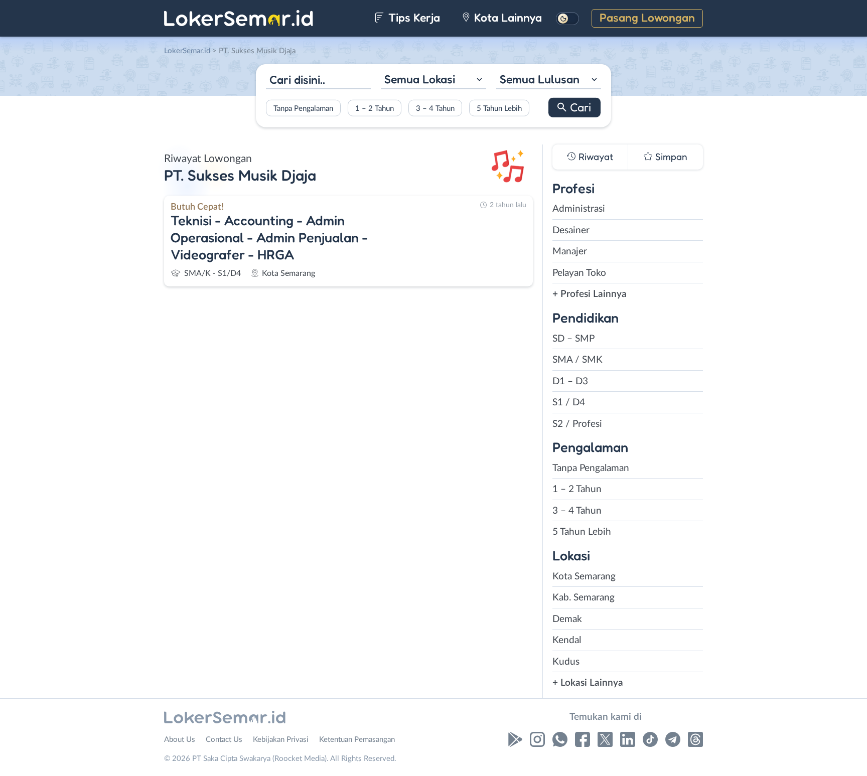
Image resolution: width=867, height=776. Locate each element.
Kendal (566, 640)
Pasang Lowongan (647, 17)
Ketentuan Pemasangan (357, 739)
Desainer (571, 230)
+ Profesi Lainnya (589, 294)
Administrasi (578, 209)
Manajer (569, 251)
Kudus (566, 662)
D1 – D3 (570, 381)
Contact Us (224, 739)
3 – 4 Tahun (435, 108)
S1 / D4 (568, 402)
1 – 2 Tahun (374, 108)
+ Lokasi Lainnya (587, 683)
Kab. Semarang (583, 597)
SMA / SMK (577, 360)
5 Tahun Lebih (499, 108)
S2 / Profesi (577, 424)
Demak (567, 619)
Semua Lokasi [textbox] (419, 79)
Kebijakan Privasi (281, 739)
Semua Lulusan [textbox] (540, 79)
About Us (179, 739)
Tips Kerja (412, 17)
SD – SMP (573, 339)
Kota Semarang (584, 576)
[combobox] (433, 80)
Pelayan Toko (579, 273)
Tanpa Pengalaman (303, 108)
